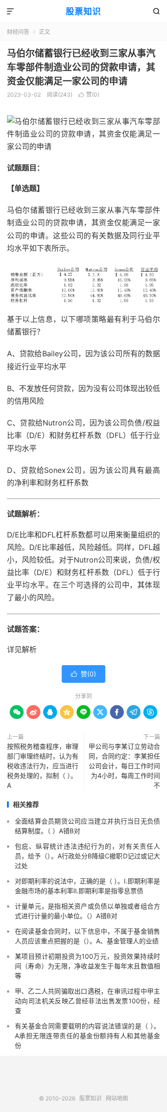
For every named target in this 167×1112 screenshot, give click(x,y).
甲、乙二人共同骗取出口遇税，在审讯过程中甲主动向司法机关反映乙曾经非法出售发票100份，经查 (87, 1000)
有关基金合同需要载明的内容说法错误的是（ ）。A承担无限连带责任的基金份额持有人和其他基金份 (87, 1035)
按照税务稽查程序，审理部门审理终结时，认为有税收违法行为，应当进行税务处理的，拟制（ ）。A (42, 765)
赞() (88, 94)
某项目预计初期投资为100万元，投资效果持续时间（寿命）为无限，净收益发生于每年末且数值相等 (87, 966)
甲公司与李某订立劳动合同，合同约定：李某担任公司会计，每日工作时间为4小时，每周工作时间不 (124, 765)
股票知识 (83, 11)
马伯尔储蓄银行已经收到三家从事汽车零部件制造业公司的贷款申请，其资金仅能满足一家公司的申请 (81, 67)
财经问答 (18, 31)
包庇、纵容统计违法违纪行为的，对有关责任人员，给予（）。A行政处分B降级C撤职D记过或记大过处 (87, 856)
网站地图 (117, 1098)
